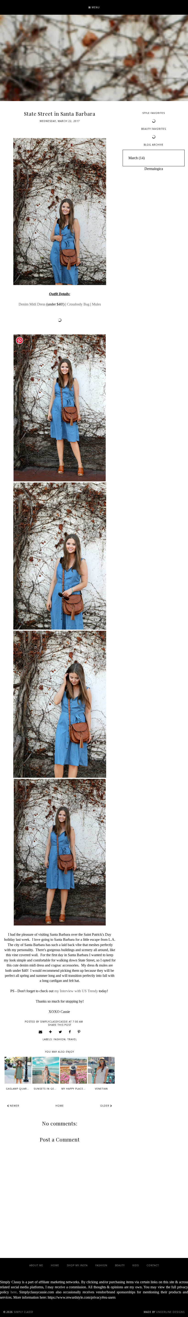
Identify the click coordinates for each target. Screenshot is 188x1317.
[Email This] (40, 1031)
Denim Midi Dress (32, 304)
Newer (14, 1105)
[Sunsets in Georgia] (45, 1070)
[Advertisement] (154, 203)
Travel (72, 1039)
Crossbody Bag (78, 304)
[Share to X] (60, 1031)
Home (59, 1105)
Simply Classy (23, 1312)
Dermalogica (153, 169)
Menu (95, 7)
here (14, 1292)
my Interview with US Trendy (76, 991)
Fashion (60, 1039)
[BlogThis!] (50, 1031)
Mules (96, 304)
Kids (136, 1265)
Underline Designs (170, 1312)
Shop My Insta (77, 1265)
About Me (36, 1265)
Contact (153, 1265)
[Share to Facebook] (70, 1031)
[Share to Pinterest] (79, 1031)
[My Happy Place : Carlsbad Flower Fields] (73, 1070)
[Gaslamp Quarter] (18, 1070)
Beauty (120, 1265)
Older (105, 1105)
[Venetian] (101, 1070)
